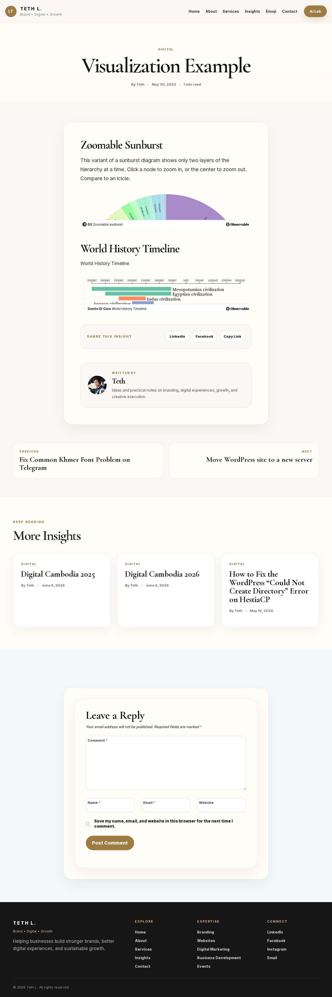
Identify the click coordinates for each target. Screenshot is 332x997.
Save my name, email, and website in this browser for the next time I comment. (163, 824)
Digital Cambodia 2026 (162, 574)
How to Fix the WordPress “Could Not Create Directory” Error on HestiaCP (269, 586)
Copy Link (232, 336)
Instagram (276, 949)
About (211, 11)
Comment (98, 740)
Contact (289, 11)
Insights (252, 11)
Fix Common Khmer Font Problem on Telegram (74, 463)
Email (149, 802)
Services (231, 11)
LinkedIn (177, 336)
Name (94, 802)
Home (194, 11)
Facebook (204, 336)
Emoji (271, 11)
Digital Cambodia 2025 (58, 574)
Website (206, 802)
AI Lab (315, 11)
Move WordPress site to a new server (259, 459)
